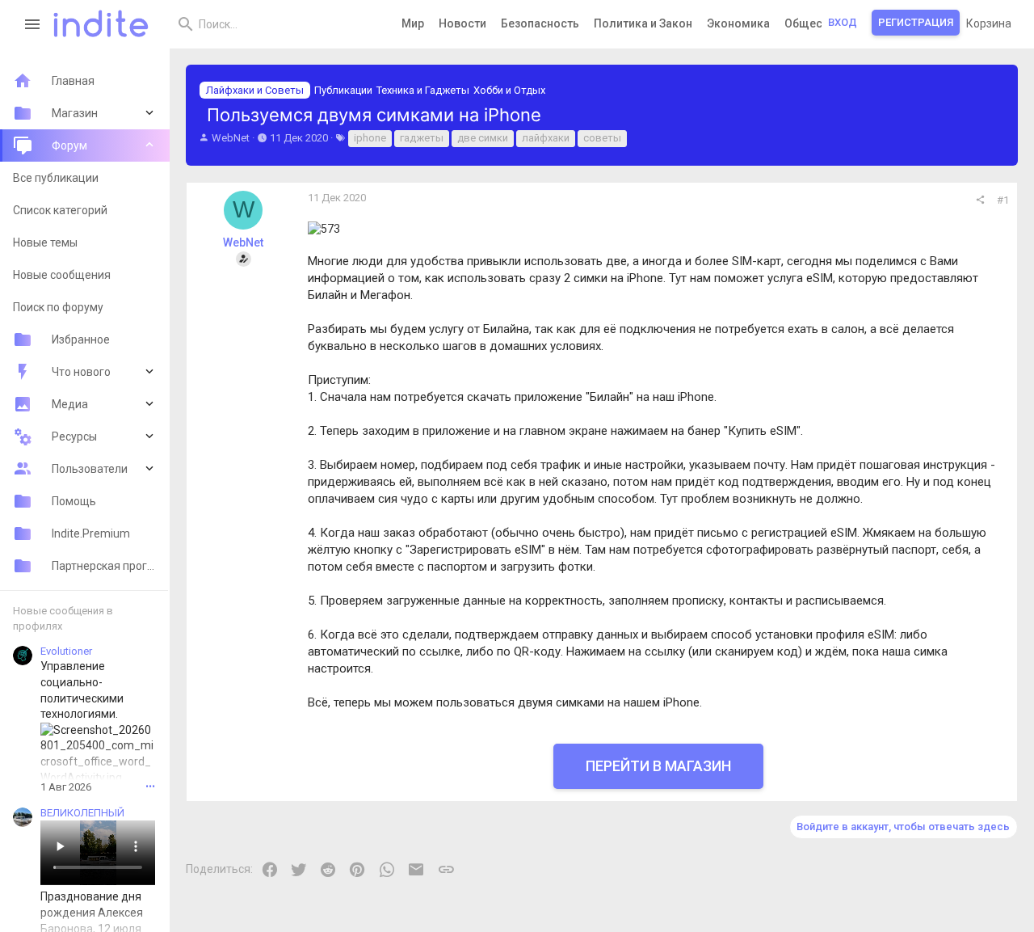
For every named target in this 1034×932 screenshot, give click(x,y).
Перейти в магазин (658, 765)
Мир (412, 23)
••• (150, 786)
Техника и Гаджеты (422, 90)
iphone (370, 138)
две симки (482, 138)
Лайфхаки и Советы (255, 90)
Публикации (343, 90)
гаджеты (421, 138)
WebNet (231, 138)
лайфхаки (546, 138)
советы (602, 138)
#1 (1003, 200)
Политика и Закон (643, 23)
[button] (32, 24)
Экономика (738, 23)
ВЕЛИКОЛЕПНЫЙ (82, 813)
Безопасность (540, 23)
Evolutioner (66, 651)
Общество (813, 23)
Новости (462, 23)
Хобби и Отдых (509, 90)
